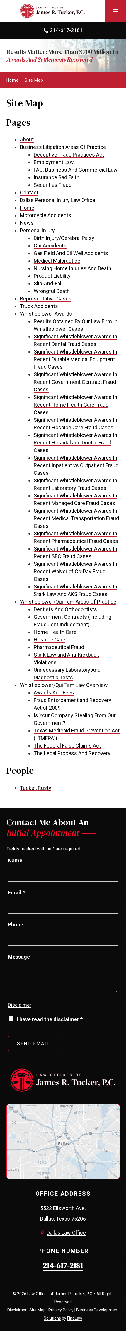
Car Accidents (50, 245)
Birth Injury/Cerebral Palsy (64, 238)
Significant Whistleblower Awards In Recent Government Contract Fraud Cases (75, 382)
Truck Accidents (39, 306)
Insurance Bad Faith (56, 177)
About (27, 139)
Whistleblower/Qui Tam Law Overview (64, 685)
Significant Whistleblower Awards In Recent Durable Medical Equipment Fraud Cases (75, 359)
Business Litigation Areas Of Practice (63, 147)
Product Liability (52, 276)
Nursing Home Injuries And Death (72, 268)
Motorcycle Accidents (45, 215)
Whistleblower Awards (46, 314)
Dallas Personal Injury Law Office (57, 200)
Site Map (37, 1310)
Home (27, 208)
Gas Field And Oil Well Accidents (71, 253)
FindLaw (74, 1318)
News (27, 223)
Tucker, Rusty (35, 788)
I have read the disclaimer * (50, 1019)
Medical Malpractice (57, 261)
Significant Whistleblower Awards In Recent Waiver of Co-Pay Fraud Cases (75, 571)
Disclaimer (19, 1005)
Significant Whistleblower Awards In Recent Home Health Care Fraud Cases (75, 404)
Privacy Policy (61, 1310)
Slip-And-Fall (48, 283)
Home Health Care (55, 632)
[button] (115, 11)
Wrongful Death (52, 291)
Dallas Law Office (66, 1233)
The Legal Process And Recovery (72, 753)
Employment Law (54, 162)
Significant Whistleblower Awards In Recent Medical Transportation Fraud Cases (76, 518)
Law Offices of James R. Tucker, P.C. (60, 1293)
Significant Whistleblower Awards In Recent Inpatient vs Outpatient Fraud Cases (76, 465)
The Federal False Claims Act (67, 746)
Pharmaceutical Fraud (59, 647)
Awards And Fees (54, 693)
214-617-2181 (66, 30)
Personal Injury (37, 230)
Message (19, 957)
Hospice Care (49, 640)
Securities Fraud (52, 185)
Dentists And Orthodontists (65, 609)
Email (16, 892)
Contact (29, 192)
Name (15, 860)
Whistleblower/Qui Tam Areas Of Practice (68, 602)
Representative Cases (45, 299)
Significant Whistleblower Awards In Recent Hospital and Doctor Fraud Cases (75, 442)
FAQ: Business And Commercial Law (76, 170)
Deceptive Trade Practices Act (69, 155)
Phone (15, 925)
